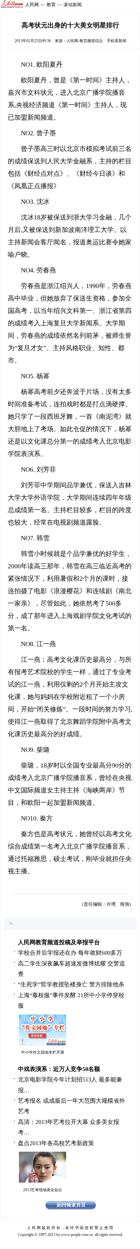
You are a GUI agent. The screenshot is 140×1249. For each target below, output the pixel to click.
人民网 (32, 4)
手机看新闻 (116, 41)
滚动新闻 (72, 4)
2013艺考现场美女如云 (42, 1190)
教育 (51, 4)
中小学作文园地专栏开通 (42, 1052)
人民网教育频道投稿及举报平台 (59, 942)
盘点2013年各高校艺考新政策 (56, 1143)
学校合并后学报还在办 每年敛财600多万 (70, 952)
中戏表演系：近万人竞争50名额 (59, 1069)
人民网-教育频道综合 (84, 41)
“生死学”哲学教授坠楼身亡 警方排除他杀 (71, 984)
